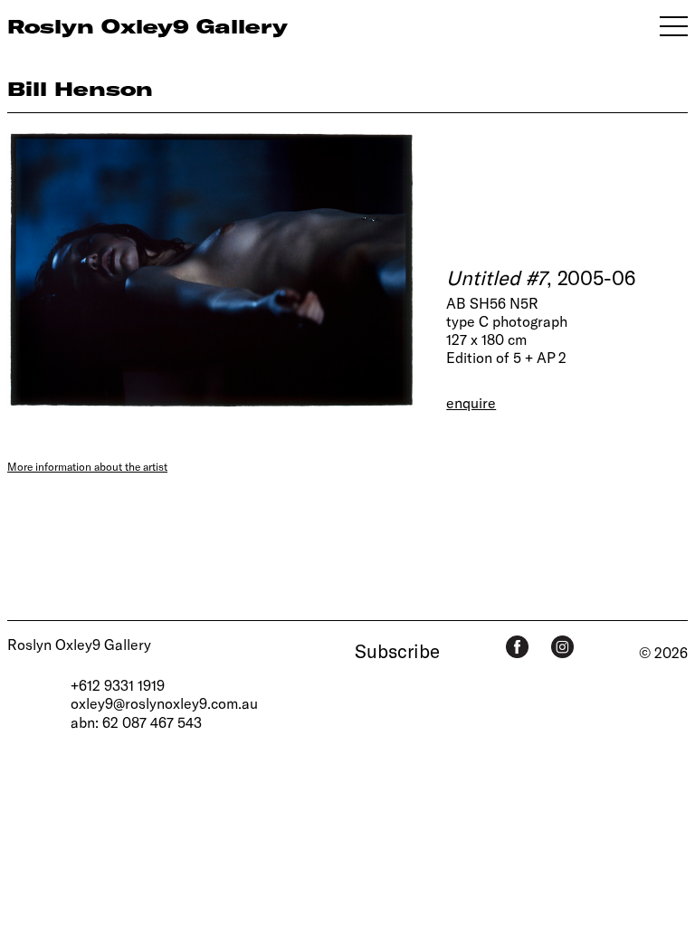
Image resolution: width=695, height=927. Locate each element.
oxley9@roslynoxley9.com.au (164, 703)
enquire (471, 402)
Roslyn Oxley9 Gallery (79, 644)
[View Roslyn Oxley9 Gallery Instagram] (562, 647)
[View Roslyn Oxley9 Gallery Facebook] (517, 647)
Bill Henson (80, 88)
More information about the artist (87, 466)
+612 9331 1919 (118, 684)
